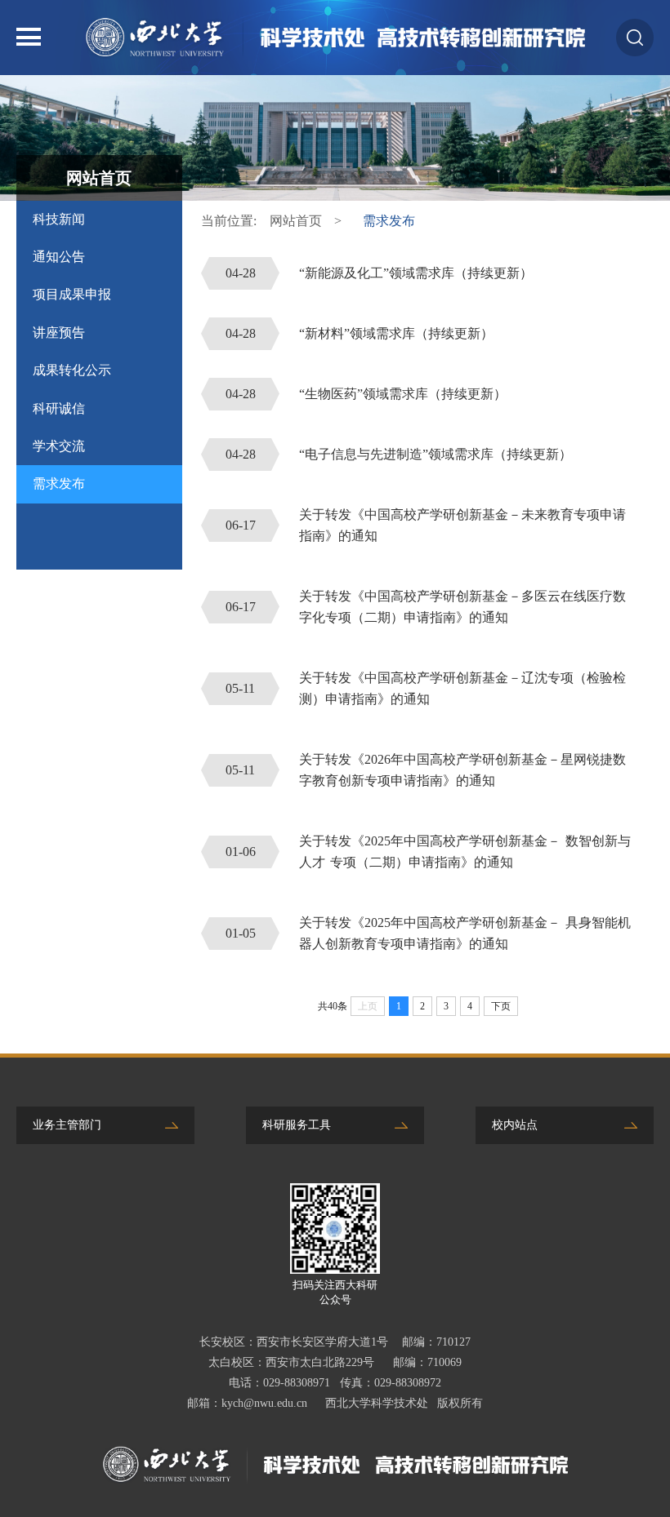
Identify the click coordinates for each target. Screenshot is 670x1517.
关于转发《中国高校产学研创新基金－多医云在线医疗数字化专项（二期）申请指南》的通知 (426, 606)
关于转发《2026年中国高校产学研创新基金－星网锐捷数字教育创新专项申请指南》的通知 (426, 769)
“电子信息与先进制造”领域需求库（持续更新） (399, 454)
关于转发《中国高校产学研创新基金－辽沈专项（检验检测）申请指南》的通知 (426, 688)
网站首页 (296, 221)
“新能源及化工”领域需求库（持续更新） (380, 273)
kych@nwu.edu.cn (264, 1403)
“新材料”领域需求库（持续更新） (360, 333)
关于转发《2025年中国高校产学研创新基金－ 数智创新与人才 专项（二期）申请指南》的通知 (428, 851)
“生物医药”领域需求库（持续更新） (366, 394)
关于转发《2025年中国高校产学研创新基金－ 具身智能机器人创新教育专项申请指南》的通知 (428, 933)
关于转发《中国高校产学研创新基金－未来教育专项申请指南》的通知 (426, 525)
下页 (501, 1006)
